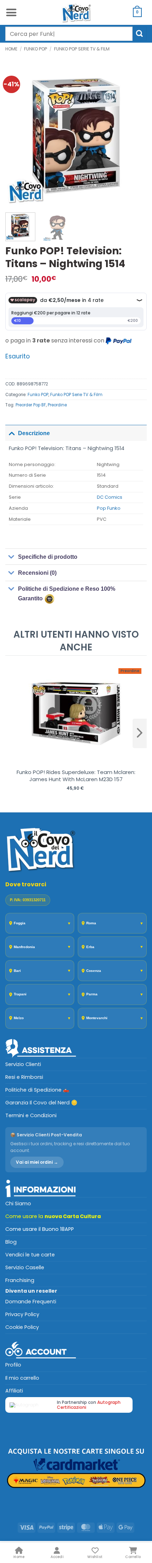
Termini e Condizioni (31, 1115)
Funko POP (35, 49)
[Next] (135, 136)
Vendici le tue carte (30, 1254)
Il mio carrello (22, 1377)
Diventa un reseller (31, 1290)
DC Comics (109, 497)
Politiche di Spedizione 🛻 (37, 1089)
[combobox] (69, 34)
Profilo (13, 1364)
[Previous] (17, 136)
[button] (11, 12)
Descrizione (34, 433)
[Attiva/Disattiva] (11, 432)
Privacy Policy (22, 1314)
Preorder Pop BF (31, 405)
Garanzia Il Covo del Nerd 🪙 (41, 1102)
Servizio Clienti (23, 1064)
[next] (140, 733)
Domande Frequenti (30, 1301)
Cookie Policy (22, 1327)
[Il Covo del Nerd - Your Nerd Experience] (76, 12)
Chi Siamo (18, 1203)
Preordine (57, 405)
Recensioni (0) (37, 573)
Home (11, 49)
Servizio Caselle (24, 1267)
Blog (11, 1241)
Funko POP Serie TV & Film (82, 49)
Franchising (19, 1280)
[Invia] (140, 33)
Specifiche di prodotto (47, 557)
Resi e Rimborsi (24, 1077)
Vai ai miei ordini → (37, 1162)
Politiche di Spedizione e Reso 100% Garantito (66, 593)
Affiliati (14, 1390)
